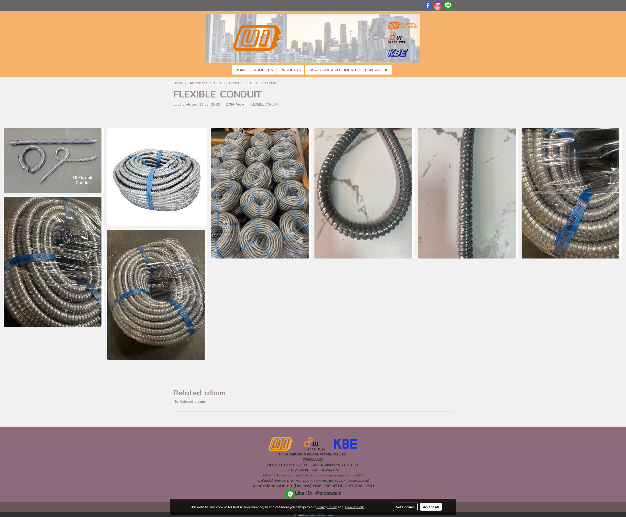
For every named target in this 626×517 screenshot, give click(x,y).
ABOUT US (263, 70)
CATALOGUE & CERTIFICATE (332, 70)
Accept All (431, 507)
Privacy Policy (326, 507)
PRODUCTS (290, 70)
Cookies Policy (355, 507)
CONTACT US (376, 70)
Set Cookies (405, 507)
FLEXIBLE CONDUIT (264, 104)
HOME (240, 70)
